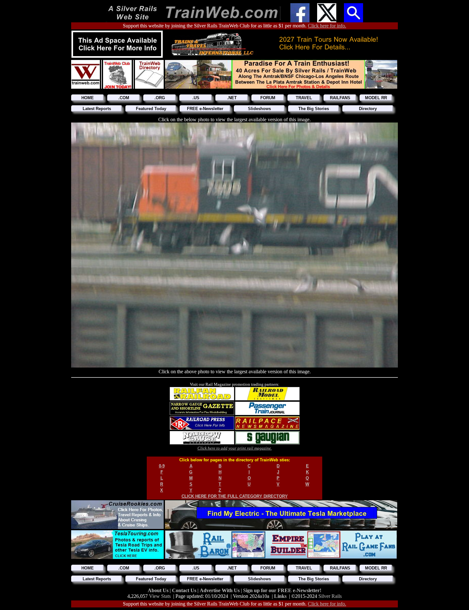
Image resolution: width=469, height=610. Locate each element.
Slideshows (259, 108)
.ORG (159, 97)
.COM (123, 97)
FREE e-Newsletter (205, 108)
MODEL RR (376, 97)
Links (280, 596)
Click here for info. (327, 25)
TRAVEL (304, 97)
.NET (232, 97)
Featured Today (151, 108)
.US (195, 97)
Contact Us (184, 590)
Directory (368, 108)
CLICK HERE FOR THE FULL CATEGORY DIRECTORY (235, 496)
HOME (87, 97)
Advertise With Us (220, 590)
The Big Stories (313, 108)
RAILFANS (340, 97)
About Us (159, 590)
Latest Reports (97, 108)
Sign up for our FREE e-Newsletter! (282, 590)
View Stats (160, 596)
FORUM (267, 97)
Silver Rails (330, 596)
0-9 (162, 466)
